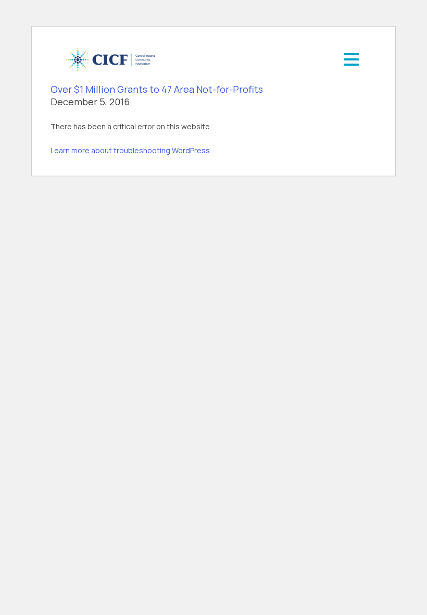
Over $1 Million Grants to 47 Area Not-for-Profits (157, 89)
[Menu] (351, 59)
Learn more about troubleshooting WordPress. (131, 150)
